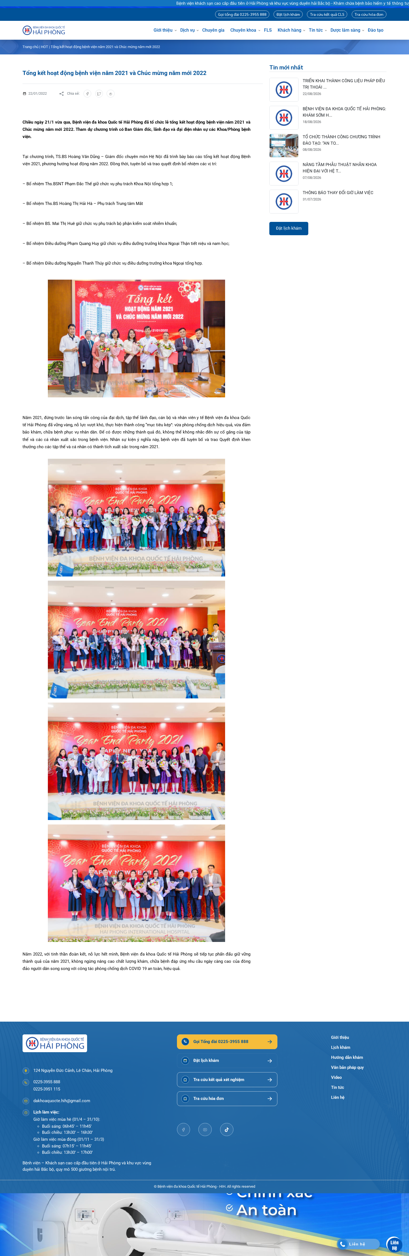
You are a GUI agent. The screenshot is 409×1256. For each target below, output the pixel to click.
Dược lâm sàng (345, 30)
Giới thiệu (163, 30)
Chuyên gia (213, 30)
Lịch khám (340, 1047)
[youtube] (205, 1129)
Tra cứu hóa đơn (368, 14)
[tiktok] (226, 1129)
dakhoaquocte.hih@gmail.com (61, 1100)
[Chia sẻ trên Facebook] (87, 94)
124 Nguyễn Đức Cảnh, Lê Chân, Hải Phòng (72, 1070)
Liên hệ (337, 1097)
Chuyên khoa (243, 30)
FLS (268, 30)
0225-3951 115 (46, 1089)
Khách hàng (289, 30)
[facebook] (183, 1129)
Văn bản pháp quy (347, 1067)
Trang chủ (30, 47)
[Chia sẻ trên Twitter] (99, 94)
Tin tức (316, 30)
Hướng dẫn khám (347, 1057)
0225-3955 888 (46, 1081)
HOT (44, 47)
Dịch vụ (187, 30)
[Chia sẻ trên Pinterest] (111, 94)
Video (336, 1077)
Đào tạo (375, 30)
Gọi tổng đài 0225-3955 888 (242, 14)
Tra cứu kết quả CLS (327, 14)
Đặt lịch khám (288, 14)
